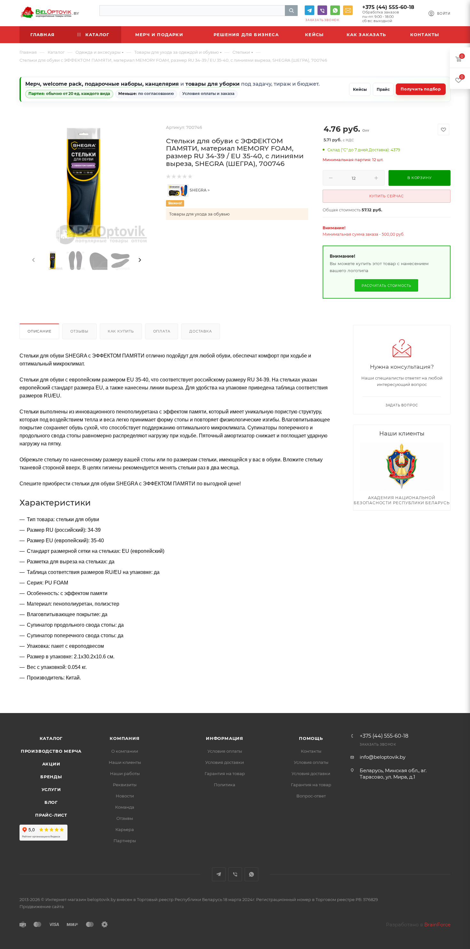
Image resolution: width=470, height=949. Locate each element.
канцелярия (162, 84)
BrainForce (437, 925)
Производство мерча (51, 751)
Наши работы (125, 773)
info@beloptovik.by (348, 10)
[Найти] (291, 10)
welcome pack (62, 84)
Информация (224, 738)
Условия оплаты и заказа (208, 93)
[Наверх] (439, 688)
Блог (51, 802)
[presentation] (33, 260)
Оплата (161, 331)
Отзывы (79, 331)
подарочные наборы (113, 84)
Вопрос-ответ (311, 795)
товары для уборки (212, 84)
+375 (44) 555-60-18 (388, 7)
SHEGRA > (199, 190)
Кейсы (360, 89)
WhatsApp (335, 10)
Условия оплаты (225, 751)
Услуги (51, 789)
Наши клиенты (125, 762)
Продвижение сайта (42, 906)
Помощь (311, 738)
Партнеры (125, 840)
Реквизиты (125, 784)
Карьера (124, 829)
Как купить (121, 331)
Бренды (51, 776)
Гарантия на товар (225, 773)
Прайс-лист (51, 815)
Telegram (309, 10)
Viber (322, 10)
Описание (39, 331)
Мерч (32, 84)
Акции (51, 763)
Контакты (311, 751)
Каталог (51, 738)
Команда (124, 807)
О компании (124, 751)
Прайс (383, 89)
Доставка (200, 331)
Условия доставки (224, 762)
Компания (124, 738)
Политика (224, 784)
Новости (125, 795)
